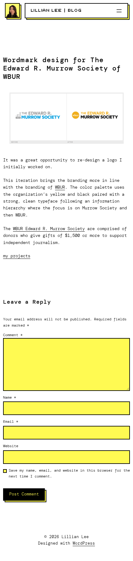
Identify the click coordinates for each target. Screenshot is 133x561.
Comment (13, 334)
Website (10, 445)
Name (9, 397)
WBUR (60, 187)
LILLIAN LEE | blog (56, 10)
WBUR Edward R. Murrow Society (49, 228)
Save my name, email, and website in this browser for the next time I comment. (69, 473)
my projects (16, 256)
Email (10, 421)
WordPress (84, 543)
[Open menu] (119, 11)
